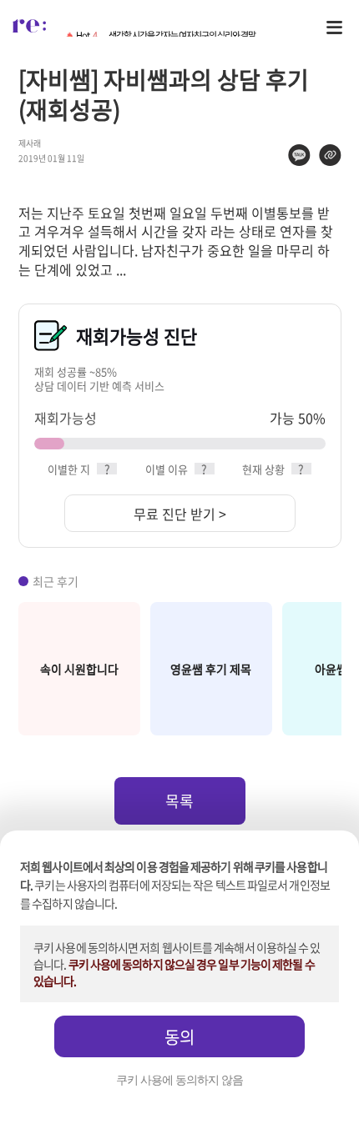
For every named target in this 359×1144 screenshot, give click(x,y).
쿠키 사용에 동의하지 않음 (179, 1080)
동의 (179, 1037)
